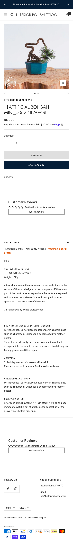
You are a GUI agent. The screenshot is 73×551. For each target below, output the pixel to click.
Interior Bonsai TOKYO (18, 100)
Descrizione (11, 242)
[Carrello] (67, 14)
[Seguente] (67, 93)
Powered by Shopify (37, 517)
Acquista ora (36, 165)
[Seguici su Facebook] (8, 489)
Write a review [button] (36, 211)
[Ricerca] (12, 14)
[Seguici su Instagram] (15, 489)
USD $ (9, 508)
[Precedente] (5, 93)
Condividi (9, 176)
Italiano (22, 508)
